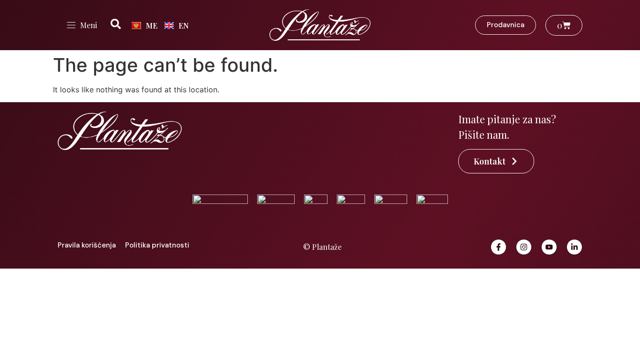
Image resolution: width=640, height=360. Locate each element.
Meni (88, 25)
